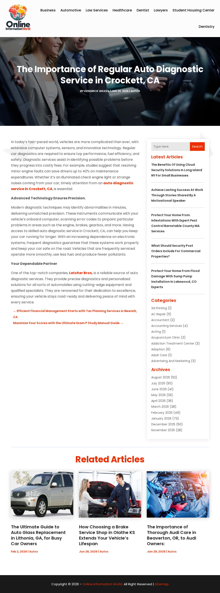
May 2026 (158, 395)
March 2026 (160, 406)
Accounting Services (166, 326)
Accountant (160, 320)
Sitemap (162, 584)
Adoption (158, 349)
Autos (135, 91)
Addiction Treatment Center (172, 343)
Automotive (70, 10)
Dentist (143, 10)
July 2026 (158, 383)
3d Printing (159, 308)
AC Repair (158, 314)
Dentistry (206, 26)
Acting (156, 331)
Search (197, 146)
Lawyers (161, 10)
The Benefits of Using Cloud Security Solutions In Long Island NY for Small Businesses (176, 170)
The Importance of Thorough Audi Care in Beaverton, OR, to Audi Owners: (171, 535)
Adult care (159, 355)
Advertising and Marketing (170, 361)
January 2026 (161, 418)
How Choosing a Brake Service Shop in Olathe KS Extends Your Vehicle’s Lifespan (107, 535)
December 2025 (163, 424)
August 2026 (160, 377)
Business (48, 10)
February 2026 (162, 412)
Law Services (97, 10)
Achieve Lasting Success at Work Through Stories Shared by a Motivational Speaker (177, 195)
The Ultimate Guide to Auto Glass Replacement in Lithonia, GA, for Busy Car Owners (38, 535)
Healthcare (122, 10)
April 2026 (158, 401)
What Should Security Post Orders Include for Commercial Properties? (175, 251)
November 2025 (163, 430)
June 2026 (159, 389)
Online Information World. (103, 584)
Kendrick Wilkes (96, 91)
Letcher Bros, (81, 272)
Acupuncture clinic (165, 337)
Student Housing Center (193, 10)
